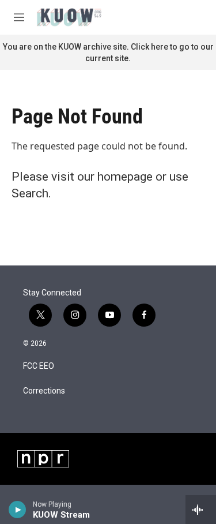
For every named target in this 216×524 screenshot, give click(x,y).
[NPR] (43, 458)
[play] (17, 509)
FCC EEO (38, 366)
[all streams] (200, 509)
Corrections (44, 391)
